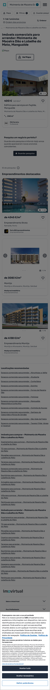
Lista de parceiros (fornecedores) (13, 664)
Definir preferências (25, 683)
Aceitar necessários (24, 676)
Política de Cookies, (29, 635)
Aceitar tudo (25, 668)
